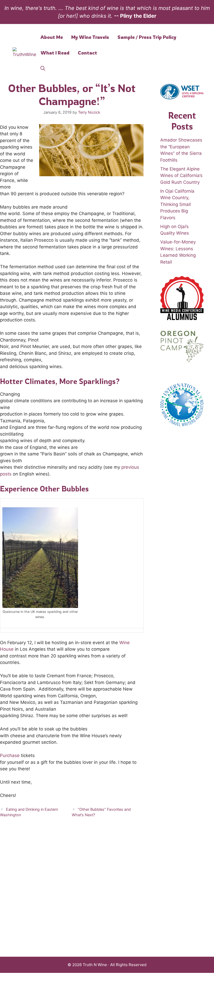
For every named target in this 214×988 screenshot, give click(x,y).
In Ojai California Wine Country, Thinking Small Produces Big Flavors (177, 204)
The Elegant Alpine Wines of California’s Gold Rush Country (181, 175)
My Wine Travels (90, 37)
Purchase (10, 755)
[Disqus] (72, 889)
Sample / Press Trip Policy (146, 37)
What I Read (54, 53)
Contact (87, 53)
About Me (51, 37)
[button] (42, 68)
